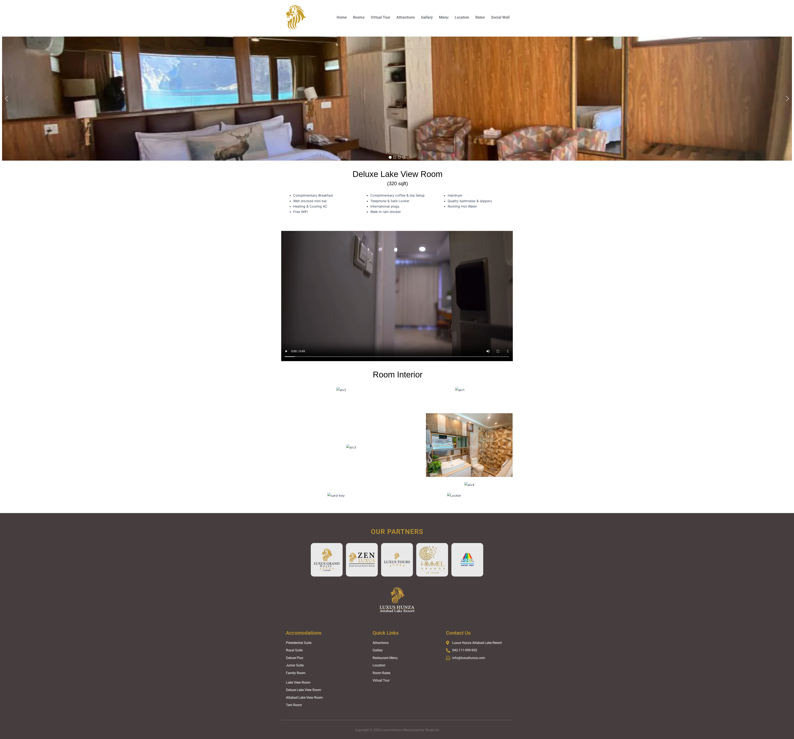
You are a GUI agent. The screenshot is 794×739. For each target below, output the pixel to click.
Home (342, 17)
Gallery (427, 17)
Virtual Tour (380, 17)
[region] (397, 99)
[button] (6, 98)
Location (462, 17)
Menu (443, 17)
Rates (480, 17)
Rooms (359, 17)
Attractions (405, 17)
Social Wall (500, 17)
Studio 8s (432, 730)
